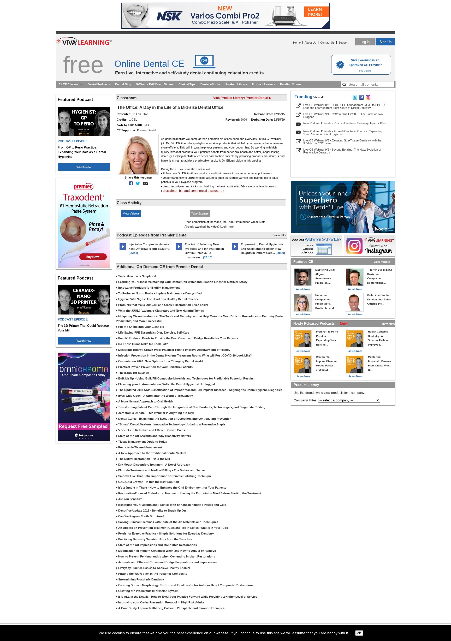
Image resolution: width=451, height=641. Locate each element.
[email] (144, 183)
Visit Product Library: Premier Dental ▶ (242, 98)
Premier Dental (146, 130)
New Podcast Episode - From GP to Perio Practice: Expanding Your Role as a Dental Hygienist (342, 133)
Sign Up (385, 42)
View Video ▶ (131, 213)
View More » (381, 261)
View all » (280, 235)
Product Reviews (263, 84)
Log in (365, 42)
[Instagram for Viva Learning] (369, 245)
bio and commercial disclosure (200, 191)
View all (318, 97)
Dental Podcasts (99, 84)
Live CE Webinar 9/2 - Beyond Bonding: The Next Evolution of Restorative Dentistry (342, 151)
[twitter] (137, 183)
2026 (244, 119)
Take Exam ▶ (200, 213)
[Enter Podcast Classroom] (123, 250)
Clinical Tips (187, 84)
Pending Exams (290, 84)
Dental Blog (123, 84)
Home (297, 42)
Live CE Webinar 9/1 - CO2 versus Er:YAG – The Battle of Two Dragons (343, 115)
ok (359, 633)
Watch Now (83, 167)
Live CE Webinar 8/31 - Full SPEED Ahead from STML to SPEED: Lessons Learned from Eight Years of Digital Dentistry (344, 106)
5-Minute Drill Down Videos (155, 84)
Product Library (236, 84)
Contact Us (327, 42)
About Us (310, 42)
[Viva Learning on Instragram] (368, 98)
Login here (227, 226)
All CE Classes (68, 84)
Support (343, 42)
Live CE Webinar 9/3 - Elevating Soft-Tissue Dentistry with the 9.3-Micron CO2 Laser (342, 142)
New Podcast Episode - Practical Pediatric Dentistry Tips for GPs (344, 123)
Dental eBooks (210, 84)
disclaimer (170, 191)
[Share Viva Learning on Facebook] (361, 98)
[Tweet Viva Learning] (355, 98)
